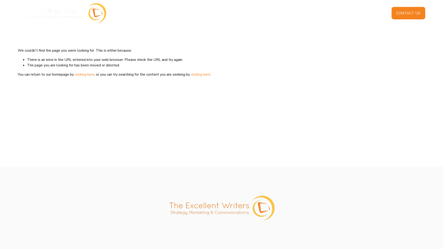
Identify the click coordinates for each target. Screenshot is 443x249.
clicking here (84, 74)
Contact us (408, 13)
